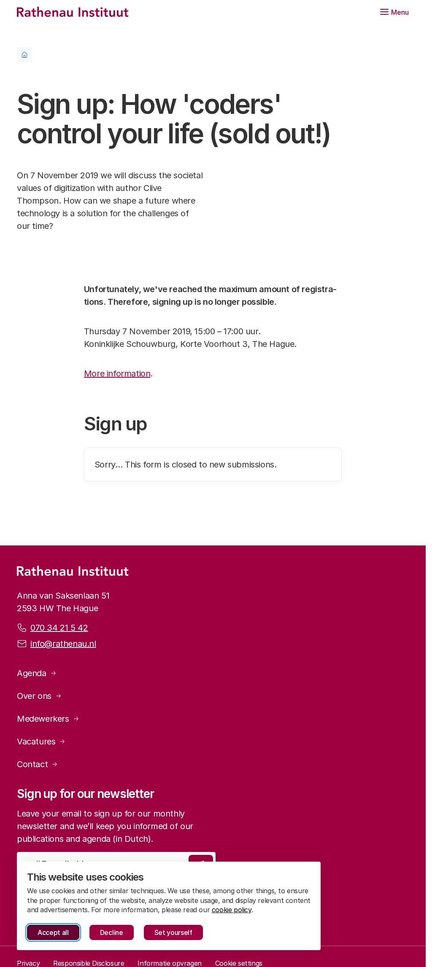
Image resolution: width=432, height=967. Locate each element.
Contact (32, 764)
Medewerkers (43, 719)
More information (117, 373)
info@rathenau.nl (63, 644)
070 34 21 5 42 (59, 628)
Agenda (31, 673)
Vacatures (36, 741)
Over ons (34, 696)
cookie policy (231, 909)
